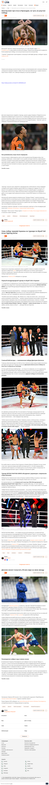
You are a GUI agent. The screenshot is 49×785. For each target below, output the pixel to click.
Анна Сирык (7, 558)
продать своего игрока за (37, 540)
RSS (28, 770)
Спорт (25, 5)
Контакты (4, 746)
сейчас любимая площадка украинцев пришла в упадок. (16, 549)
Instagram (6, 768)
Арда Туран (32, 216)
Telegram (6, 763)
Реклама (3, 748)
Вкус (3, 720)
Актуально (4, 715)
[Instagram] (5, 560)
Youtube (5, 761)
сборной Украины (13, 605)
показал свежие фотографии (9, 698)
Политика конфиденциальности (31, 744)
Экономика (20, 5)
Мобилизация (5, 730)
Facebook (6, 770)
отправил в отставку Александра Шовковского (34, 210)
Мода (25, 730)
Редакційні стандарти (29, 748)
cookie (11, 783)
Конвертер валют (5, 755)
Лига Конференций (23, 216)
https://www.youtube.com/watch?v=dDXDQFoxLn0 (14, 83)
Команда (3, 751)
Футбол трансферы (17, 706)
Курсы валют (4, 753)
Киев (3, 725)
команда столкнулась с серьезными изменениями (21, 208)
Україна (4, 5)
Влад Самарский (8, 221)
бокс (8, 552)
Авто (25, 715)
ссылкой (20, 615)
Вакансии (4, 744)
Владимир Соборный (9, 711)
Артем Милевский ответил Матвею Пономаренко (33, 701)
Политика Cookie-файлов (29, 749)
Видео (37, 5)
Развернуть (24, 736)
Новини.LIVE (5, 56)
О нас (3, 743)
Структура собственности (7, 749)
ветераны (14, 552)
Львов (25, 725)
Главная (3, 8)
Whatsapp (6, 772)
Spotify (28, 766)
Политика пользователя (29, 743)
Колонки (31, 5)
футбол (8, 216)
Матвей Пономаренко (35, 706)
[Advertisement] (25, 63)
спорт (4, 216)
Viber (5, 766)
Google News (30, 763)
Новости (10, 5)
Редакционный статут (29, 746)
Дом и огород (27, 720)
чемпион (20, 552)
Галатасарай (26, 706)
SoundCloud (30, 768)
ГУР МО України (27, 552)
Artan (14, 270)
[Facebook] (7, 560)
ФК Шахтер (15, 216)
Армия (14, 5)
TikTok (28, 761)
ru (43, 2)
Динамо (9, 706)
